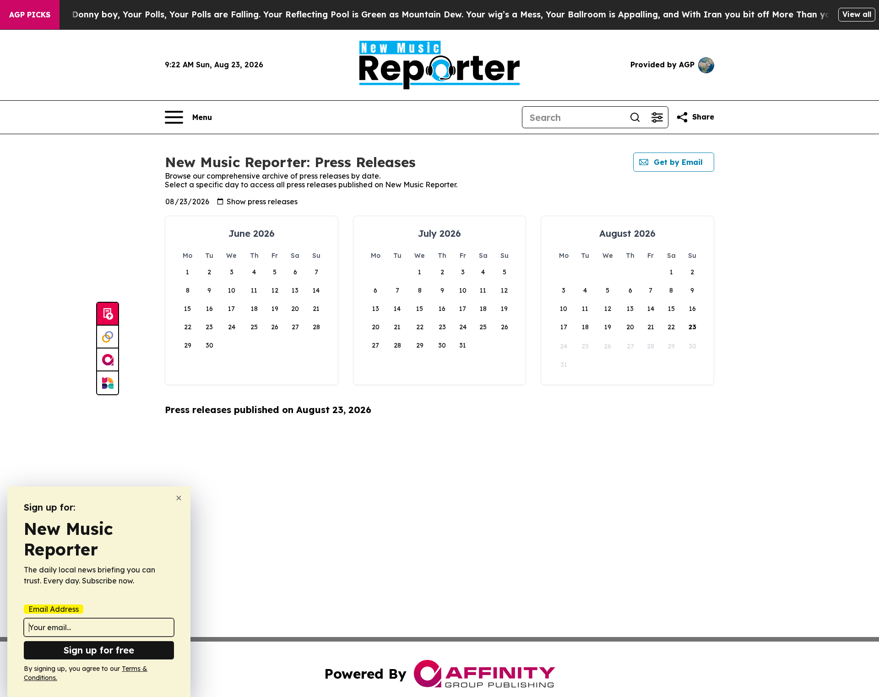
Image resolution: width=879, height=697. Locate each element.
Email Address (53, 609)
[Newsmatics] (107, 382)
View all (856, 14)
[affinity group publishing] (107, 359)
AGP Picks (29, 14)
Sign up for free (99, 650)
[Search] (635, 117)
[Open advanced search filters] (657, 117)
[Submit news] (107, 314)
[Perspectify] (107, 337)
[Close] (178, 498)
